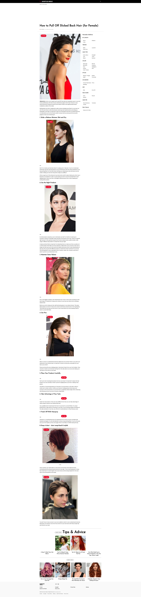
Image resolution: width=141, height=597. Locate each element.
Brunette (85, 65)
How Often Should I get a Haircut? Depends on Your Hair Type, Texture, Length (94, 554)
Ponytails (94, 77)
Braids (93, 75)
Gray (84, 66)
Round (93, 95)
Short (84, 40)
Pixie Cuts (85, 49)
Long (84, 42)
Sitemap (87, 587)
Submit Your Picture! (43, 588)
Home (41, 4)
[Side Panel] (40, 1)
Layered (93, 47)
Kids (84, 90)
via (40, 165)
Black (84, 58)
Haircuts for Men (87, 110)
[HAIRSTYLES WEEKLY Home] (47, 584)
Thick (93, 56)
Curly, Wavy (85, 55)
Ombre (84, 68)
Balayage (85, 63)
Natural (93, 58)
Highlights (94, 66)
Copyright (56, 587)
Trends (84, 104)
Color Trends (86, 69)
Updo (84, 77)
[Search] (100, 1)
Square (84, 97)
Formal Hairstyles (87, 82)
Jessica (42, 29)
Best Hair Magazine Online (58, 591)
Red (93, 68)
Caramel (94, 65)
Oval (84, 95)
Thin (84, 56)
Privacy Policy (72, 587)
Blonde (93, 63)
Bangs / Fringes (86, 75)
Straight (94, 55)
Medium (93, 40)
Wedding (85, 84)
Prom (93, 82)
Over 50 (93, 90)
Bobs (84, 47)
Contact (41, 587)
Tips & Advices (86, 102)
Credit (60, 464)
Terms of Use (57, 588)
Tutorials (94, 102)
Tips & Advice (44, 4)
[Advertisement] (70, 14)
